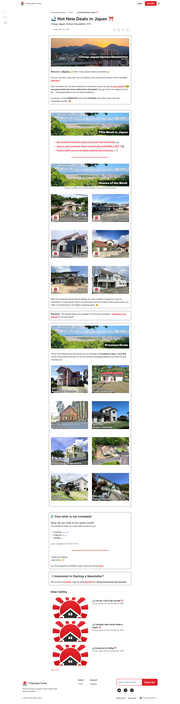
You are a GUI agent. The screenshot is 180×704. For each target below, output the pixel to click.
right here (55, 81)
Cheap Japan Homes (58, 12)
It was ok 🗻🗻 (60, 535)
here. (101, 566)
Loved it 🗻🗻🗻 (61, 532)
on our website (117, 86)
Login (139, 3)
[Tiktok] (125, 690)
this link (88, 582)
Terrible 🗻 (58, 538)
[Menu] (159, 3)
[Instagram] (132, 690)
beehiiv (68, 582)
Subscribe (151, 3)
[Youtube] (119, 690)
